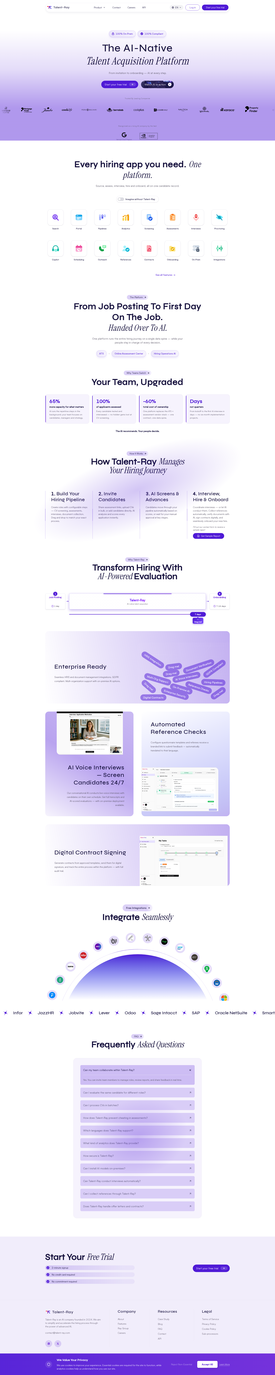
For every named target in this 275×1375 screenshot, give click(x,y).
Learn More (224, 1364)
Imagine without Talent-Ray (140, 199)
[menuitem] (99, 7)
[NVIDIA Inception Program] (149, 136)
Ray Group (123, 1328)
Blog (160, 1324)
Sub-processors (210, 1333)
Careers (131, 7)
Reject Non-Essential (181, 1364)
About (121, 1319)
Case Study (163, 1319)
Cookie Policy (209, 1328)
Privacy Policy (209, 1324)
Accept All (207, 1364)
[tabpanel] (137, 1138)
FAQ (160, 1328)
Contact (116, 7)
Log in (192, 7)
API (144, 7)
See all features (165, 274)
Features (122, 1323)
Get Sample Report (210, 536)
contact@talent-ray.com (57, 1332)
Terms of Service (210, 1319)
